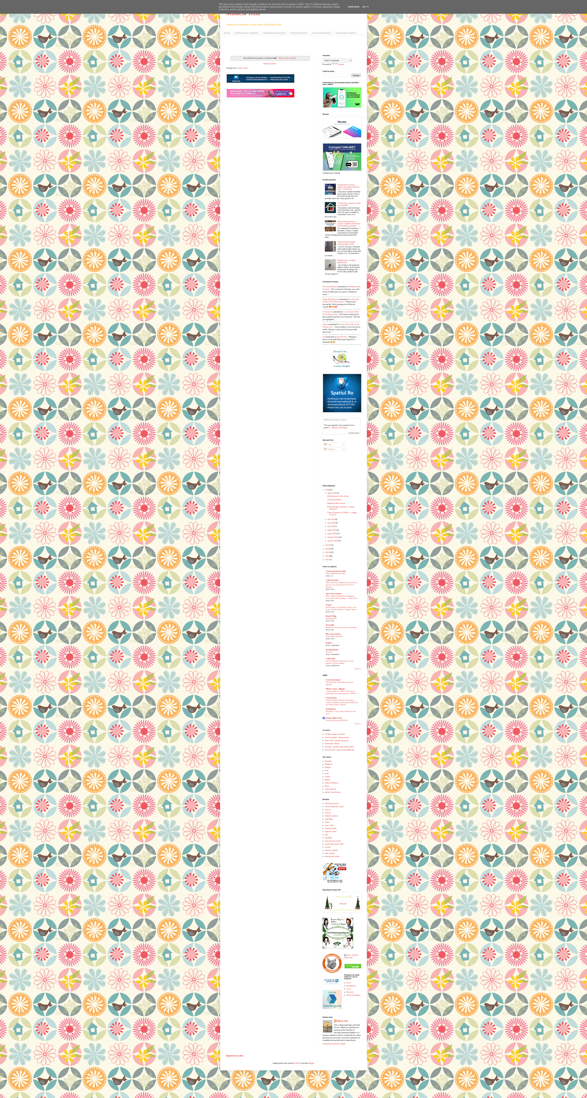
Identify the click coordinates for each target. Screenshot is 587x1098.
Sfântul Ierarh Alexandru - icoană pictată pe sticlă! (346, 243)
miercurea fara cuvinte (333, 841)
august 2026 (332, 493)
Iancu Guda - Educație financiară (336, 740)
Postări (329, 444)
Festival (327, 813)
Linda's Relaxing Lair (330, 299)
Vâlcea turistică (330, 789)
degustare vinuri (330, 831)
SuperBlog (329, 819)
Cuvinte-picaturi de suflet (336, 571)
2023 (327, 552)
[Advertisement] (262, 44)
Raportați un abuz (234, 1055)
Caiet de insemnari (333, 680)
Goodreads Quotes (353, 433)
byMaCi (329, 643)
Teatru (327, 822)
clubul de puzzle (330, 828)
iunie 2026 (331, 523)
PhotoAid (349, 992)
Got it (365, 7)
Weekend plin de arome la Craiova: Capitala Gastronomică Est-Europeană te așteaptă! (348, 223)
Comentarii (330, 449)
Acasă (227, 33)
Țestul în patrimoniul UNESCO (337, 720)
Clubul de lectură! (298, 33)
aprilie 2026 (331, 530)
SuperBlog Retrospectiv (274, 33)
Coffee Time (330, 659)
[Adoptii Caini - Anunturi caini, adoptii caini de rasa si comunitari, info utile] (352, 957)
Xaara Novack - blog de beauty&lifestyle (339, 750)
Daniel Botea (331, 709)
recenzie (328, 847)
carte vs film (329, 825)
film (326, 835)
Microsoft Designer (353, 995)
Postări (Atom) (242, 68)
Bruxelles (328, 761)
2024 (327, 549)
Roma (327, 786)
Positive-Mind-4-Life (334, 718)
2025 (327, 545)
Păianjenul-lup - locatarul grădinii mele (346, 261)
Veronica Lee (327, 312)
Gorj (326, 770)
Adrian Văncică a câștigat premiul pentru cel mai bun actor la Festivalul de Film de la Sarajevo (341, 585)
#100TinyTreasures (332, 803)
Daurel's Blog (331, 616)
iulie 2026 (331, 519)
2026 (327, 490)
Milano (327, 780)
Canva (348, 989)
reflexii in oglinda (331, 850)
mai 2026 (331, 526)
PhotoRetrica (351, 986)
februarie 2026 (332, 537)
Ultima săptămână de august (335, 573)
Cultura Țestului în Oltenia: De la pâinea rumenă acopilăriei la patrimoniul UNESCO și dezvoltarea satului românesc (342, 702)
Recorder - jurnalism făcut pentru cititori (339, 747)
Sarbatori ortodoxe (331, 816)
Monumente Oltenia (332, 743)
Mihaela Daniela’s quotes (335, 419)
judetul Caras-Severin (332, 792)
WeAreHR (330, 625)
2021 (327, 559)
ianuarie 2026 (332, 541)
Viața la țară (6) (331, 618)
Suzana (325, 324)
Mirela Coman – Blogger (335, 689)
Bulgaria (328, 767)
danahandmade (332, 650)
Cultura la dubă (332, 580)
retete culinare (330, 853)
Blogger (311, 1063)
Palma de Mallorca (331, 783)
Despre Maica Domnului (334, 636)
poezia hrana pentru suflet (334, 844)
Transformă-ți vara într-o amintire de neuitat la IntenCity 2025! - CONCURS (348, 187)
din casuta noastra (330, 287)
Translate (341, 64)
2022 (327, 556)
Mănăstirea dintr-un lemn (336, 503)
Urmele (328, 605)
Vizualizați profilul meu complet (334, 1044)
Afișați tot (358, 669)
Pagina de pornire (270, 64)
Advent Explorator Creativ (334, 806)
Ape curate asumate (333, 594)
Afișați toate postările (287, 58)
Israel (327, 773)
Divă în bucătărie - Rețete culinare (337, 737)
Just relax (329, 652)
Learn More (353, 7)
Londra (327, 777)
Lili (324, 337)
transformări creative (332, 856)
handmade (328, 838)
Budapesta (328, 764)
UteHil (296, 1063)
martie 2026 (331, 533)
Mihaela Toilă (342, 1021)
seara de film (341, 337)
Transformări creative (345, 33)
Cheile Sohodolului (334, 500)
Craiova (327, 810)
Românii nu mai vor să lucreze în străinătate (341, 627)
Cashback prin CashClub (246, 33)
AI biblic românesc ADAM (335, 734)
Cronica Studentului (321, 33)
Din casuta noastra (333, 634)
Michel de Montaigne (340, 428)
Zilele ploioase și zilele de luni (338, 496)
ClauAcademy (331, 698)
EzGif (348, 983)
